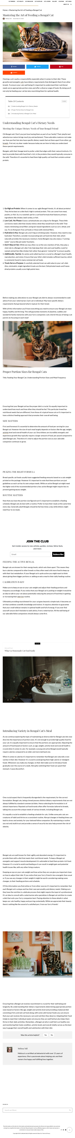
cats (22, 82)
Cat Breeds (12, 1)
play (65, 245)
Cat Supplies (38, 1)
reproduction (10, 257)
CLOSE (64, 101)
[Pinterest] (63, 1129)
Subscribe (58, 554)
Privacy (48, 1133)
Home (5, 10)
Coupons (61, 1)
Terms (44, 1133)
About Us (66, 4)
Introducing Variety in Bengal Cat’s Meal (24, 113)
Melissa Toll (8, 18)
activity (6, 432)
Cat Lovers (47, 1)
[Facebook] (61, 1129)
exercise (20, 596)
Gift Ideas (68, 1)
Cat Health (20, 1)
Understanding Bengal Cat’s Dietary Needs (25, 106)
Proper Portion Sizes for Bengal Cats (23, 110)
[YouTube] (65, 1129)
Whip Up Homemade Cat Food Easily (20, 651)
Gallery (54, 1)
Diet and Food (9, 648)
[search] (70, 1110)
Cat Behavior (29, 1)
